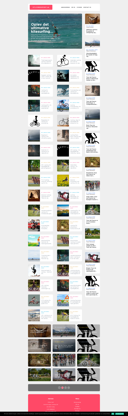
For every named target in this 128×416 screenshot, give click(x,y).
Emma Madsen (74, 45)
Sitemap (77, 410)
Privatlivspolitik (119, 413)
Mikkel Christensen (91, 51)
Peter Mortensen (90, 74)
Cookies (79, 7)
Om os (73, 7)
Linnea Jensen (90, 27)
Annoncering (65, 7)
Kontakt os (87, 7)
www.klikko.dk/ (52, 411)
